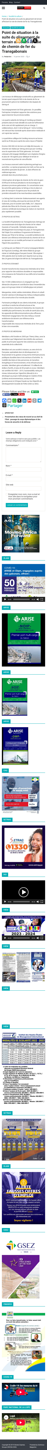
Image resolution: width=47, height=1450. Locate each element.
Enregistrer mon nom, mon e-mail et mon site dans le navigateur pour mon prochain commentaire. (24, 496)
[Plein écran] (42, 599)
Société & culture (17, 28)
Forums (5, 2)
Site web (9, 485)
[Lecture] (5, 599)
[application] (23, 583)
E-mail (9, 475)
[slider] (21, 599)
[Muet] (38, 599)
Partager (15, 406)
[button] (24, 583)
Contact (17, 2)
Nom (8, 466)
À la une (6, 28)
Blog (11, 2)
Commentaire (12, 445)
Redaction (7, 57)
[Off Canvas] (3, 8)
